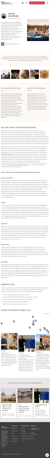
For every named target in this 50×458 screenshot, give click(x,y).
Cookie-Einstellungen (34, 433)
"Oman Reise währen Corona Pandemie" (18, 301)
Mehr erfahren (11, 415)
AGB (22, 441)
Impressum (24, 433)
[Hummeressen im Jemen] (41, 395)
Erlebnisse (14, 436)
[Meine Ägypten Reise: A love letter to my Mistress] (8, 395)
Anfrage (23, 430)
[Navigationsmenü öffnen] (47, 2)
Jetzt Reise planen (37, 2)
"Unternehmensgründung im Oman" (28, 297)
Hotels (13, 433)
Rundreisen (14, 430)
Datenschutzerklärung (27, 436)
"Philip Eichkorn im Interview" (24, 299)
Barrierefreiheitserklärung (28, 438)
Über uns (23, 428)
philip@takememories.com (12, 44)
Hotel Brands (14, 438)
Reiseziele (14, 428)
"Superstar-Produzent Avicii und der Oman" (18, 294)
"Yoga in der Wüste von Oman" (20, 304)
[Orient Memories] (7, 3)
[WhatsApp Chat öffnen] (47, 455)
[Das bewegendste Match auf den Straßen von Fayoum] (25, 395)
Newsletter (14, 441)
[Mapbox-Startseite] (46, 313)
